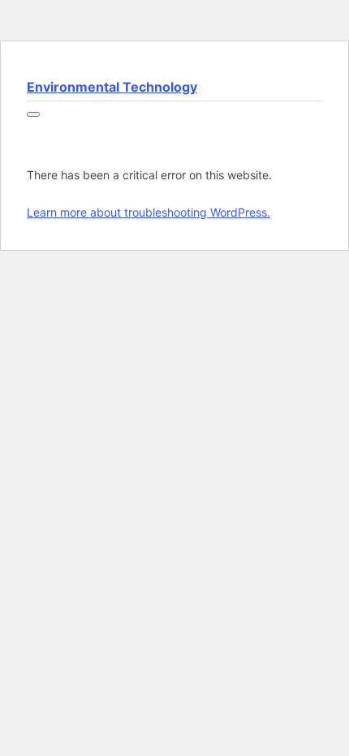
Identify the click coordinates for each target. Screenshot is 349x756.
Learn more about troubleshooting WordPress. (148, 212)
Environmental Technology (112, 87)
